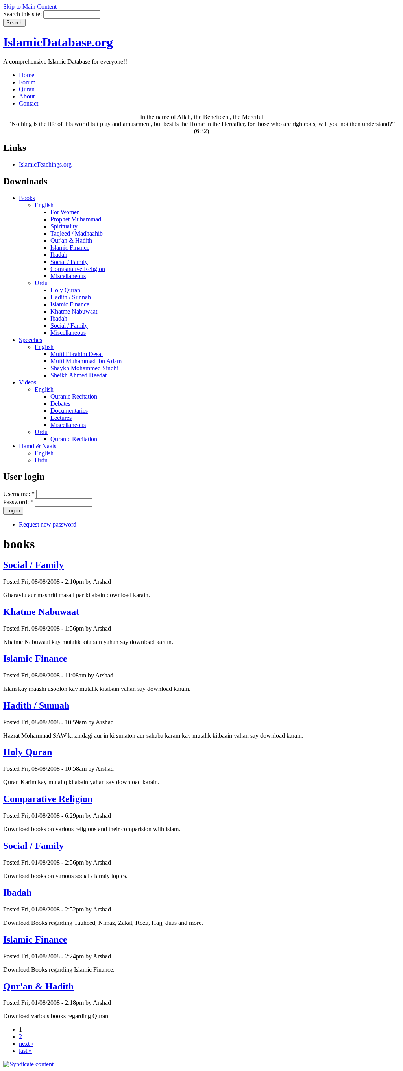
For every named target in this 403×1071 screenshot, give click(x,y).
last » (25, 1050)
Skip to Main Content (30, 6)
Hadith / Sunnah (70, 297)
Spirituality (64, 226)
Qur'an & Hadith (71, 240)
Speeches (30, 339)
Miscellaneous (68, 276)
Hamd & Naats (37, 446)
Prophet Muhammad (75, 219)
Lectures (61, 417)
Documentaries (69, 410)
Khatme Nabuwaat (73, 311)
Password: (18, 502)
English (44, 205)
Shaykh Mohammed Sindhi (84, 368)
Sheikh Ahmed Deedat (78, 375)
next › (26, 1043)
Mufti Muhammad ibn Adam (86, 361)
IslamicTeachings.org (45, 164)
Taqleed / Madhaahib (76, 233)
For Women (65, 212)
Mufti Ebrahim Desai (76, 354)
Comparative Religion (77, 268)
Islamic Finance (69, 247)
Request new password (47, 524)
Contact (28, 103)
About (27, 96)
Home (26, 75)
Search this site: (23, 14)
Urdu (41, 283)
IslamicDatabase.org (58, 42)
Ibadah (58, 254)
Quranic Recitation (73, 396)
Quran (27, 89)
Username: (19, 493)
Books (27, 198)
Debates (60, 403)
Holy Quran (65, 290)
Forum (27, 82)
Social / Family (69, 261)
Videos (27, 382)
